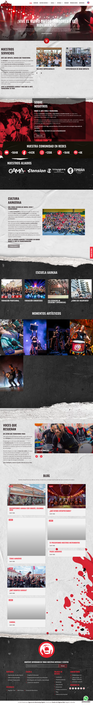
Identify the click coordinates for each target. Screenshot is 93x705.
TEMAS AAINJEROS (15, 558)
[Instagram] (76, 688)
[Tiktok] (81, 688)
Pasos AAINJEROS (56, 551)
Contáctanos (81, 3)
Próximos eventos (74, 3)
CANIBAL (12, 622)
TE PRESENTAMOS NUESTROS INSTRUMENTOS (65, 542)
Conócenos (35, 3)
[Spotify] (84, 688)
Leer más (12, 513)
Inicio (31, 3)
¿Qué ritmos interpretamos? (60, 511)
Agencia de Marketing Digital (36, 702)
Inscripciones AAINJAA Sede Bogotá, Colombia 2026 (26, 509)
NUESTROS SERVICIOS (44, 3)
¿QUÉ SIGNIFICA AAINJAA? (18, 590)
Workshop (66, 3)
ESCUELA (52, 3)
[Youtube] (70, 688)
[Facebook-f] (73, 688)
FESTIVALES (59, 3)
